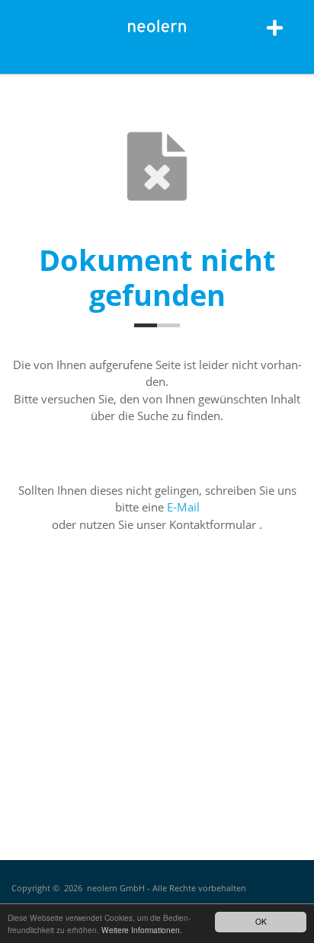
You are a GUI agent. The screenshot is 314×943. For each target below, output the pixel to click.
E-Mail (183, 507)
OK (261, 921)
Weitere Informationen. (141, 929)
